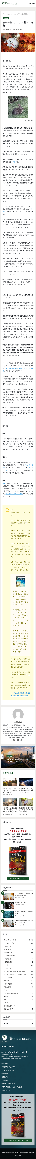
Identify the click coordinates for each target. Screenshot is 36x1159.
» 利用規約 (5, 1074)
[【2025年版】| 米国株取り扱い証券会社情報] (8, 896)
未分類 (6, 996)
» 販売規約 (5, 1077)
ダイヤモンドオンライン (14, 494)
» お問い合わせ (6, 1090)
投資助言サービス (20, 903)
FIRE (6, 1003)
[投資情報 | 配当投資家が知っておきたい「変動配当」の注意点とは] (10, 802)
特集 (5, 1000)
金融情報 (8, 968)
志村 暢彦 (8, 30)
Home (6, 14)
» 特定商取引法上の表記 (8, 1067)
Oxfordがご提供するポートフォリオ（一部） (24, 922)
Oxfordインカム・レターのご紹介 (14, 971)
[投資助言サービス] (8, 905)
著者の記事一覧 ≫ (18, 740)
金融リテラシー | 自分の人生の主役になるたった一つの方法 (10, 790)
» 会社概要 (5, 1063)
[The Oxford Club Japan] (10, 3)
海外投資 (8, 949)
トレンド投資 (9, 943)
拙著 (4, 483)
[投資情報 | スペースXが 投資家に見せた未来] (26, 782)
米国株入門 (8, 952)
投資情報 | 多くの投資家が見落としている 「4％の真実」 (26, 810)
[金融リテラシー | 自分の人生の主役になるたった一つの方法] (10, 782)
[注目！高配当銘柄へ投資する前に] (8, 914)
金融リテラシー (10, 965)
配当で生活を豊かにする (11, 1009)
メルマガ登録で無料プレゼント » (18, 878)
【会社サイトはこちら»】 (20, 1052)
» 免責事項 (5, 1080)
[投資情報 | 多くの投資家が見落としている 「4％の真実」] (26, 802)
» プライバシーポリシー (8, 1070)
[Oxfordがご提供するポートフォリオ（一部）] (8, 923)
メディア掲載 (8, 984)
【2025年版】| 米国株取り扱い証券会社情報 (24, 895)
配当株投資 (8, 962)
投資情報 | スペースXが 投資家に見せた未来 (26, 789)
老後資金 (8, 959)
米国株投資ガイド (9, 1006)
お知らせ (6, 981)
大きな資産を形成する (11, 993)
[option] (18, 757)
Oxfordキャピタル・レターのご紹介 (15, 974)
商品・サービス (9, 990)
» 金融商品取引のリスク (8, 1084)
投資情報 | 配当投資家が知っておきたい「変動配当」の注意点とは (10, 810)
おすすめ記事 (8, 978)
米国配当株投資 (10, 956)
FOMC (15, 162)
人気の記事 (7, 987)
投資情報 (25, 14)
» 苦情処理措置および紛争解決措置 (12, 1087)
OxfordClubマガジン (15, 14)
